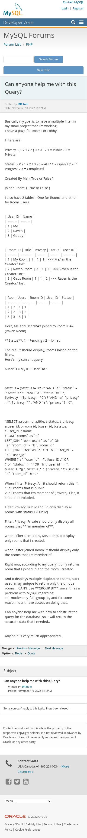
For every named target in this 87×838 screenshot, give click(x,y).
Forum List (12, 44)
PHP (29, 44)
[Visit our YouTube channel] (25, 783)
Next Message (54, 648)
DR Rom (27, 686)
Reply (19, 653)
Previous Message (28, 648)
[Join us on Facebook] (8, 783)
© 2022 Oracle (37, 817)
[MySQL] (13, 10)
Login (64, 8)
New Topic (43, 70)
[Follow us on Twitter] (17, 783)
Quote (31, 653)
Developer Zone (18, 22)
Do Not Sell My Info (28, 824)
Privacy (9, 824)
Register (78, 8)
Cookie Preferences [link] (27, 829)
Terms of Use (52, 824)
